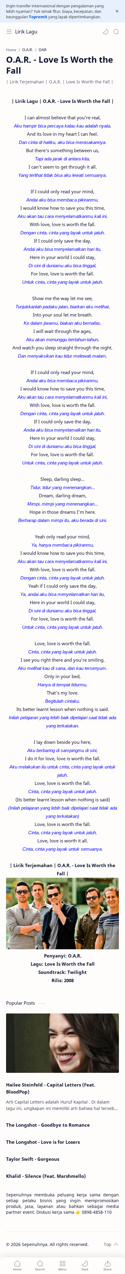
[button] (105, 31)
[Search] (115, 31)
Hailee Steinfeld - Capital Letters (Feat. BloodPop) (50, 1088)
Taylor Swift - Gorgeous (32, 1159)
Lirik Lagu (26, 31)
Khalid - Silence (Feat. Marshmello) (46, 1176)
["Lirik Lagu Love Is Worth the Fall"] (62, 913)
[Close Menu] (117, 11)
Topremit (38, 16)
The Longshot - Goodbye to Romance (48, 1125)
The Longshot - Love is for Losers (43, 1142)
